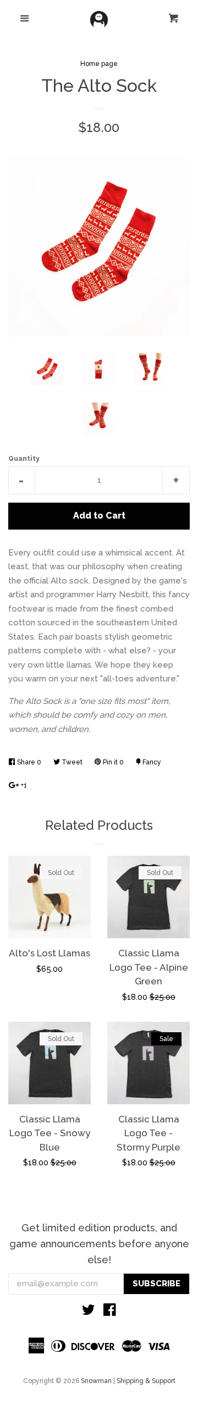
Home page (99, 64)
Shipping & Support (146, 1381)
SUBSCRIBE (156, 1284)
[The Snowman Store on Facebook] (110, 1312)
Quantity (24, 459)
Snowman (96, 1381)
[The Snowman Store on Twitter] (88, 1312)
